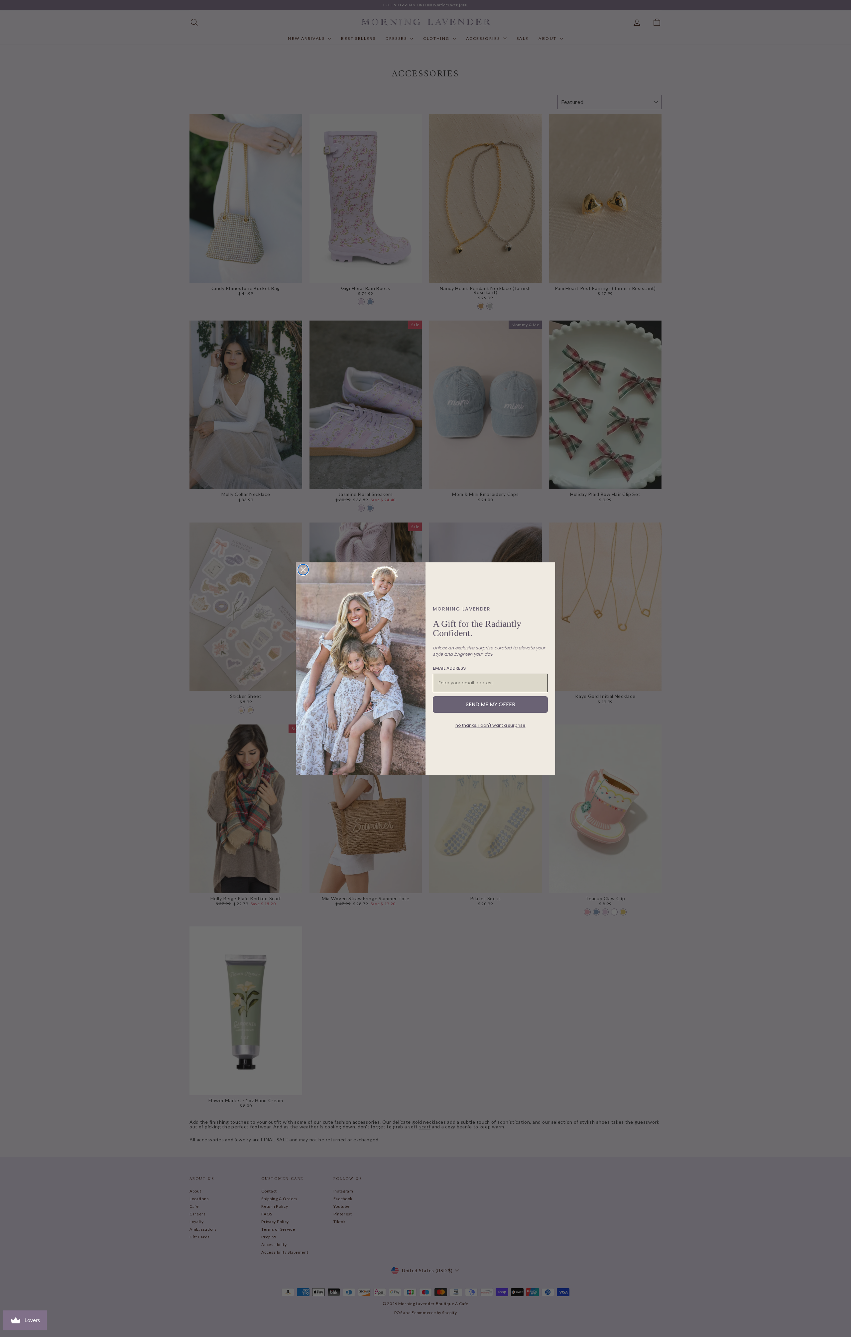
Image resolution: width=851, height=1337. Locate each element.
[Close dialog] (303, 569)
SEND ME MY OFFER (490, 704)
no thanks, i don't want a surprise (490, 725)
